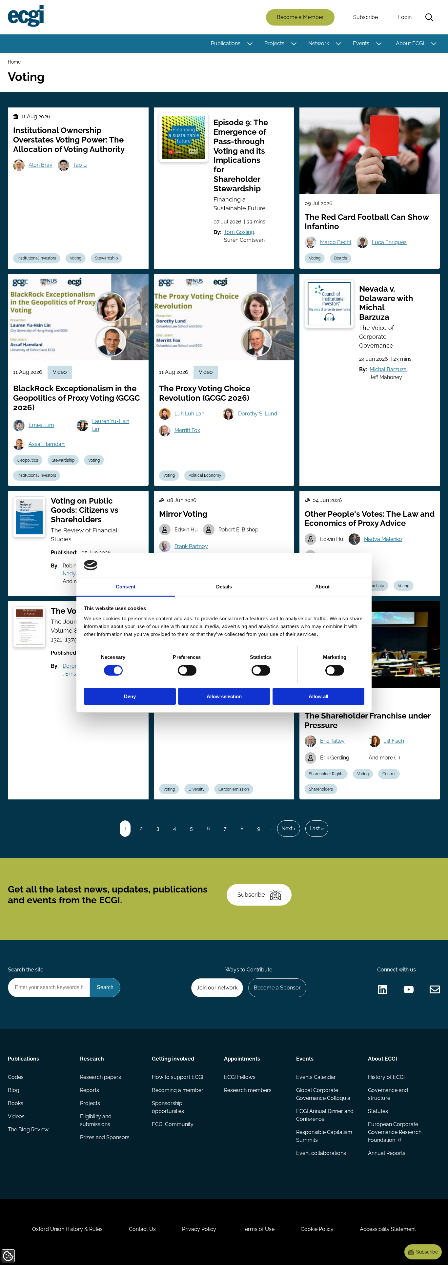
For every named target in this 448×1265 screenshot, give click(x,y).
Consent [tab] (125, 586)
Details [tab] (224, 586)
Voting (75, 258)
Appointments (242, 1059)
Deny (130, 696)
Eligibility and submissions (96, 1120)
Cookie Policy (317, 1229)
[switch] (187, 670)
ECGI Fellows (239, 1077)
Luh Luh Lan (189, 414)
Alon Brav (40, 165)
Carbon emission (233, 789)
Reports (89, 1090)
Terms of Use (258, 1229)
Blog (13, 1090)
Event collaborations (321, 1153)
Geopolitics (27, 460)
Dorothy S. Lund (257, 414)
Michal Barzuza (388, 369)
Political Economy (205, 475)
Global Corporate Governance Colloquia (323, 1094)
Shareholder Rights (326, 774)
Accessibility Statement (388, 1229)
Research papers (100, 1077)
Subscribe (365, 17)
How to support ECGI (177, 1077)
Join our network (217, 988)
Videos (16, 1116)
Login (405, 17)
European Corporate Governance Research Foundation (394, 1132)
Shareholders (321, 789)
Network (318, 43)
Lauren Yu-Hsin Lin (110, 425)
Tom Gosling (239, 232)
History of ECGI (386, 1077)
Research (92, 1059)
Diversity (197, 789)
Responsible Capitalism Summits (324, 1136)
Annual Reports (386, 1153)
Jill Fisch (394, 741)
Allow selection (224, 696)
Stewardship (106, 258)
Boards (340, 258)
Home (14, 62)
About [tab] (322, 586)
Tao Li (80, 165)
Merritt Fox (187, 430)
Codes (16, 1077)
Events (361, 43)
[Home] (26, 16)
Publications (225, 43)
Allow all (318, 696)
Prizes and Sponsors (105, 1137)
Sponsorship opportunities (168, 1107)
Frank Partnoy (191, 546)
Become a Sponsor (277, 988)
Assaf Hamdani (47, 444)
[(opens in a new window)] (382, 989)
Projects (274, 43)
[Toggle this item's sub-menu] (250, 43)
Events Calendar (316, 1077)
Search (429, 17)
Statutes (378, 1111)
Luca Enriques (389, 242)
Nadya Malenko (383, 539)
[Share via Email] (435, 989)
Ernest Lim (41, 425)
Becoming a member (177, 1090)
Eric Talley (332, 741)
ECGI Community (172, 1124)
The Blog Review (28, 1129)
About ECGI (410, 43)
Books (15, 1103)
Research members (248, 1090)
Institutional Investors (36, 258)
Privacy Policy (199, 1229)
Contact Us (142, 1229)
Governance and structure (388, 1094)
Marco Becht (335, 242)
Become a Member (300, 17)
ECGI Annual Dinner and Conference (325, 1115)
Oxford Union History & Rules (67, 1229)
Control (389, 774)
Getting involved (173, 1059)
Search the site (25, 970)
